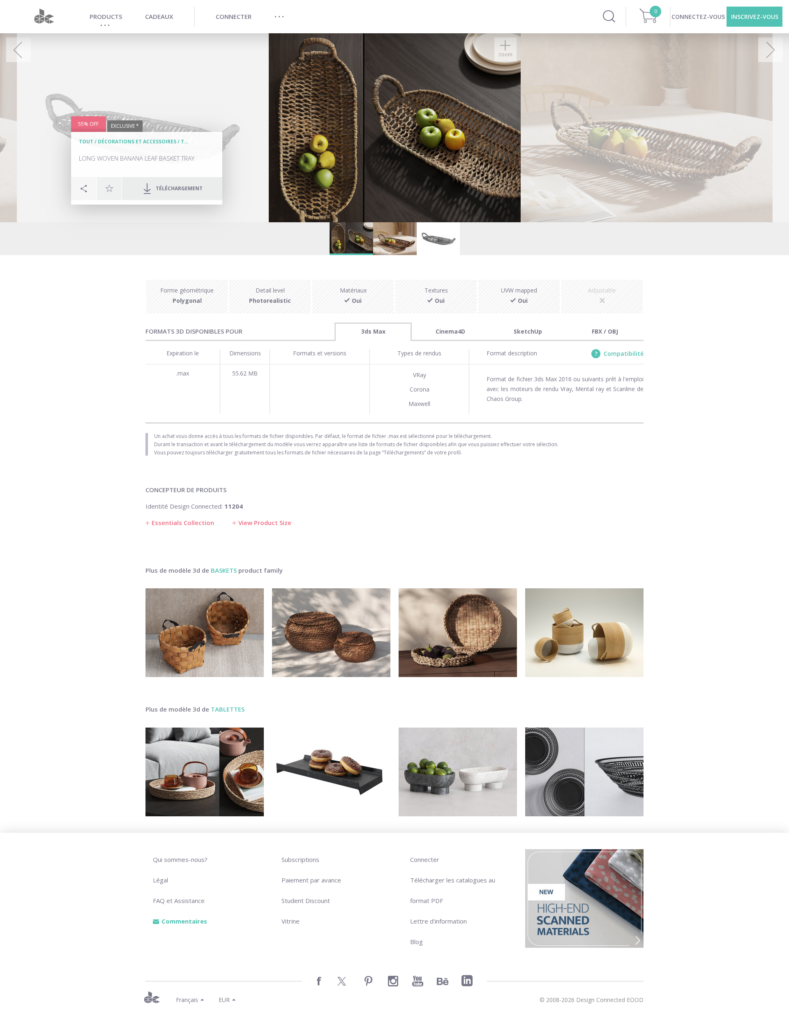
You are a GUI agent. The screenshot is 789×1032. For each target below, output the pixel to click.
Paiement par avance (311, 880)
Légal (160, 880)
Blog (416, 942)
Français (187, 1000)
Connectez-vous (698, 17)
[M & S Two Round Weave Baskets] (584, 632)
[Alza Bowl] (458, 772)
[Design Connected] (44, 16)
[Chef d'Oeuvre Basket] (584, 772)
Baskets (224, 570)
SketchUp (528, 331)
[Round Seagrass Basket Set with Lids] (331, 632)
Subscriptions (300, 859)
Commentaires (184, 921)
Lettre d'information (438, 921)
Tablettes (228, 709)
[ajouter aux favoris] (109, 188)
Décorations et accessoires (137, 141)
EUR (224, 1000)
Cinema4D (450, 331)
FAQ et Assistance (179, 900)
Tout (86, 141)
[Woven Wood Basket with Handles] (204, 632)
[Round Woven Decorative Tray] (204, 772)
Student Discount (305, 900)
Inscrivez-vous (754, 17)
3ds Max (373, 331)
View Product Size (264, 522)
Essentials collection (183, 522)
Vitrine (290, 921)
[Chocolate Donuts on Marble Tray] (331, 772)
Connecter (424, 859)
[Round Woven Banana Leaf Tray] (458, 632)
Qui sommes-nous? (180, 859)
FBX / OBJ (605, 331)
